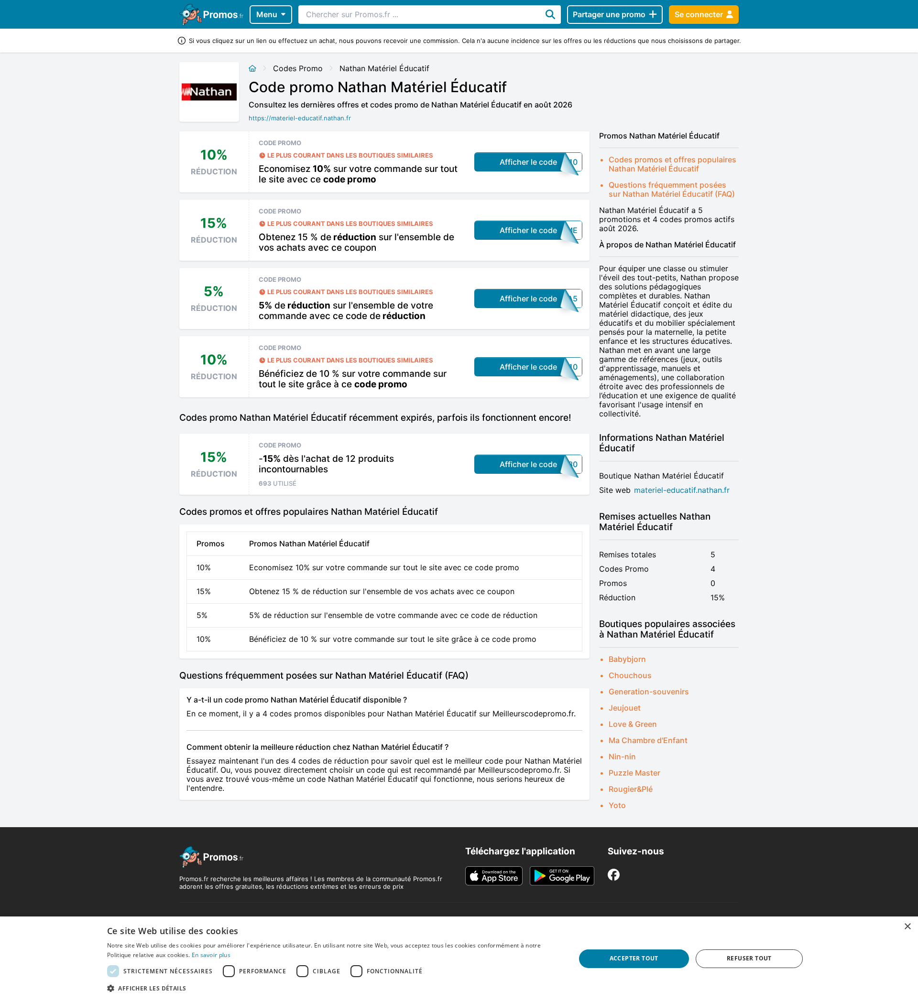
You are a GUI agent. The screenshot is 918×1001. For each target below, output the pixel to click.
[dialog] (459, 958)
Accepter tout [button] (634, 958)
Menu (266, 14)
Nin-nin (622, 756)
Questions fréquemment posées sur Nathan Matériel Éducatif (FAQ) (672, 189)
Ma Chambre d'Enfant (648, 740)
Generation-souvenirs (649, 691)
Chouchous (630, 675)
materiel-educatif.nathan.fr (682, 490)
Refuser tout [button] (749, 958)
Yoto (617, 805)
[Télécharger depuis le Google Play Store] (562, 875)
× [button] (907, 926)
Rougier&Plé (631, 789)
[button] (334, 988)
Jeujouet (625, 708)
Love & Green (633, 724)
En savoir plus (211, 955)
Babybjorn (627, 659)
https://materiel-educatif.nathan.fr (300, 118)
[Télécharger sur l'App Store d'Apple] (494, 875)
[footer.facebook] (614, 875)
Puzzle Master (634, 772)
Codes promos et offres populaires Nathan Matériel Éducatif (672, 164)
